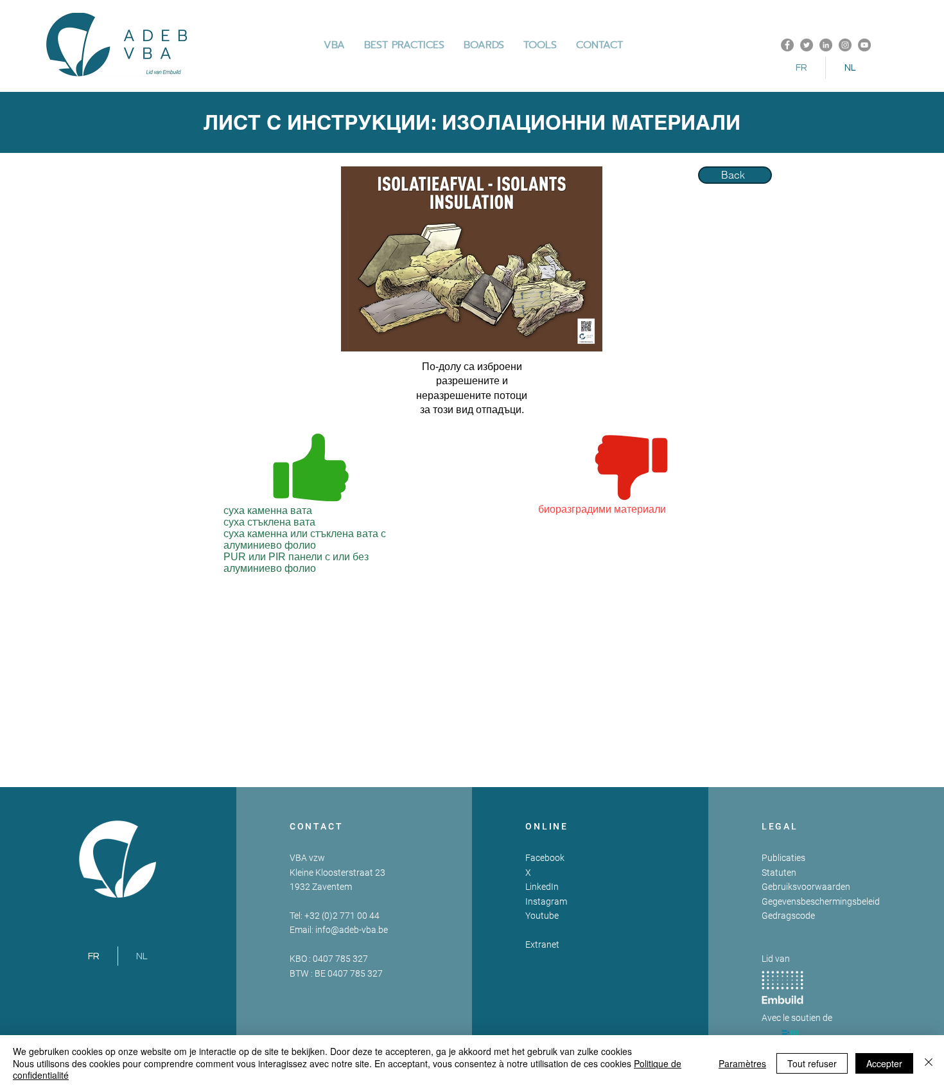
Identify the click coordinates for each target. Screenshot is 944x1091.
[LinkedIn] (825, 45)
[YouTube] (864, 45)
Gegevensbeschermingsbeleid (821, 901)
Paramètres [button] (742, 1063)
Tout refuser (812, 1063)
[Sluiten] (928, 1063)
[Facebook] (787, 45)
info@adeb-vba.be (351, 930)
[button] (404, 45)
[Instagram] (845, 45)
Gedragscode (788, 915)
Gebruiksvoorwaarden (806, 887)
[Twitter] (806, 45)
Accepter (884, 1063)
